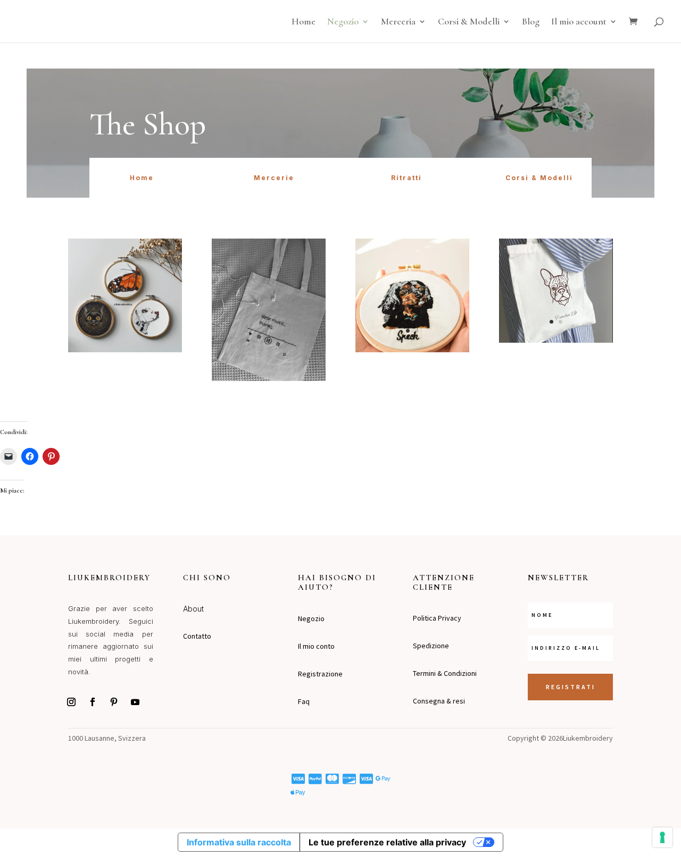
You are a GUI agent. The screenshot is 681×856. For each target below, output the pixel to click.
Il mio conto (316, 646)
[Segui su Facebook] (92, 701)
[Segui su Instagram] (71, 701)
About (193, 608)
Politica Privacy (437, 618)
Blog (530, 22)
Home (303, 22)
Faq (304, 701)
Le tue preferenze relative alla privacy (387, 842)
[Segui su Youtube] (135, 701)
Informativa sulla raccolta (239, 842)
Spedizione (431, 645)
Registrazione (320, 674)
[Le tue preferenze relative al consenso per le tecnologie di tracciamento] (662, 837)
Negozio (343, 22)
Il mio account (579, 22)
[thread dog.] (412, 349)
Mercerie (274, 178)
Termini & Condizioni (445, 673)
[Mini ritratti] (125, 349)
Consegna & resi (439, 701)
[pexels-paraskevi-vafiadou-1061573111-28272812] (269, 378)
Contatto (197, 636)
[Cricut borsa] (556, 340)
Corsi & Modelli (469, 22)
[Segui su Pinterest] (113, 701)
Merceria (398, 22)
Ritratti (406, 178)
